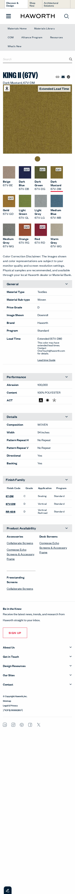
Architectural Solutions (51, 4)
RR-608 (10, 511)
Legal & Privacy (10, 705)
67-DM (10, 496)
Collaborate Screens (20, 543)
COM (11, 37)
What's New (15, 46)
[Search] (70, 59)
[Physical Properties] (54, 400)
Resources (56, 37)
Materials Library (44, 28)
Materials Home (17, 28)
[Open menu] (8, 16)
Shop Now (32, 4)
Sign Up (15, 633)
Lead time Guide (46, 360)
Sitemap (7, 701)
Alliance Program (31, 37)
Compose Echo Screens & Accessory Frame (20, 554)
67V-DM (10, 503)
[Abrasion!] (41, 400)
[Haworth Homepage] (38, 16)
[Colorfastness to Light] (47, 400)
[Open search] (66, 16)
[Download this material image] (7, 88)
